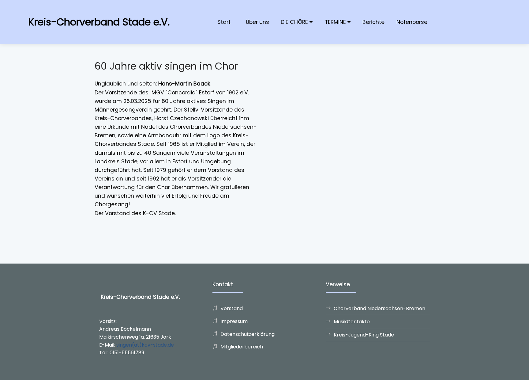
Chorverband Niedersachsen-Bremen (379, 308)
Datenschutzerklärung (247, 334)
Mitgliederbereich (241, 346)
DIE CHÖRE (294, 22)
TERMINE (335, 22)
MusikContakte (352, 321)
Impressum (234, 321)
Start (224, 22)
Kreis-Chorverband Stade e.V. (99, 22)
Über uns (257, 22)
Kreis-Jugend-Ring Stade (364, 334)
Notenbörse (411, 22)
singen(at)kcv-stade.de (145, 344)
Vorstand (231, 308)
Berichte (373, 22)
